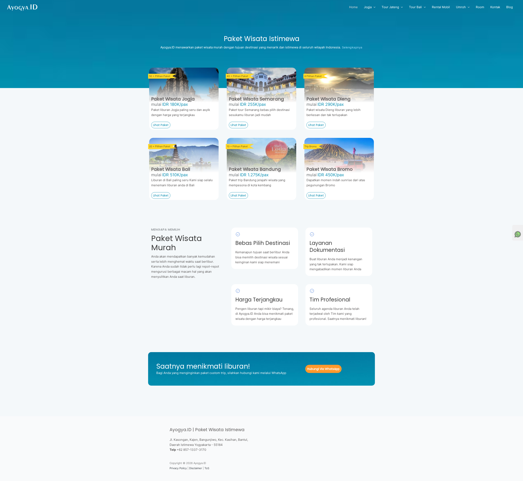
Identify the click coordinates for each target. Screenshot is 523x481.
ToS (207, 468)
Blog (509, 7)
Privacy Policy (178, 468)
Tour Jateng (390, 7)
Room (480, 7)
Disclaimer (195, 468)
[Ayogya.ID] (22, 7)
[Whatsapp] (517, 234)
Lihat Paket (161, 125)
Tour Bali (415, 7)
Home (353, 7)
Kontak (495, 7)
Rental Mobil (441, 7)
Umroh (461, 7)
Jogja (368, 7)
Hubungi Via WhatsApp (323, 369)
